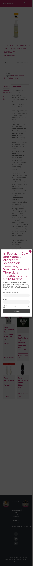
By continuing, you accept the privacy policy (16, 306)
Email (5, 299)
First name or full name (10, 292)
